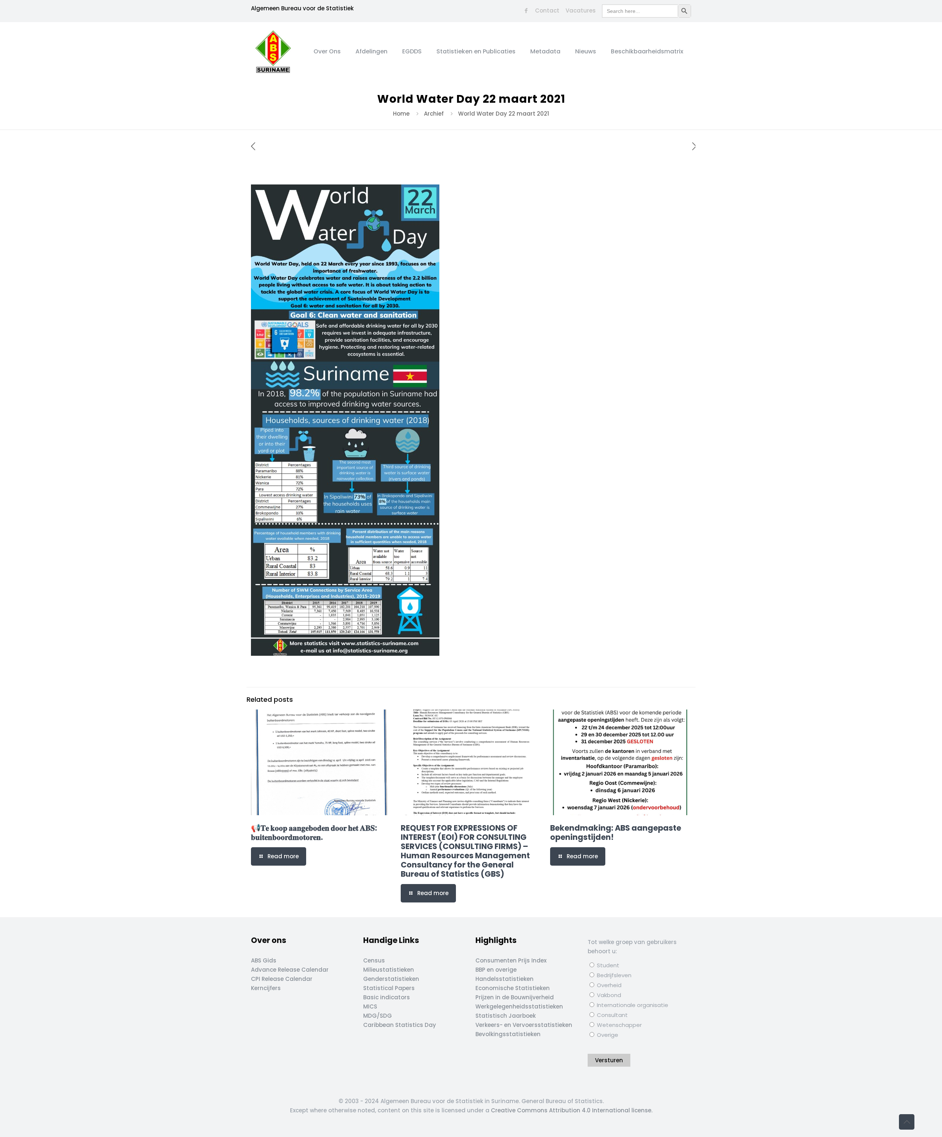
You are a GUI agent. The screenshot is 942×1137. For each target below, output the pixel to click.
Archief (434, 113)
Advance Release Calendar (290, 970)
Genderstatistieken (391, 979)
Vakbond (608, 995)
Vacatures (581, 10)
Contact (547, 10)
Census (374, 960)
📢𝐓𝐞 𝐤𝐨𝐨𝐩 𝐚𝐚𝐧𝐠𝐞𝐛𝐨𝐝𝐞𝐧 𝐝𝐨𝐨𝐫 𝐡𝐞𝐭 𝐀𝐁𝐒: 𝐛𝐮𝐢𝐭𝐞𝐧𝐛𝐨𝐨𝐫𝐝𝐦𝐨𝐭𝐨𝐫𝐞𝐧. (314, 832)
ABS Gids (263, 960)
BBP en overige (496, 970)
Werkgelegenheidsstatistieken (519, 1006)
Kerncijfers (266, 988)
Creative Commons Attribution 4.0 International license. (571, 1110)
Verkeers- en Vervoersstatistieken (523, 1025)
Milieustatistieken (388, 970)
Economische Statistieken (512, 988)
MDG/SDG (377, 1016)
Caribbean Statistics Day (399, 1025)
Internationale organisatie (631, 1005)
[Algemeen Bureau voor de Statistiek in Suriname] (273, 51)
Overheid (608, 985)
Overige (606, 1035)
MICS (370, 1006)
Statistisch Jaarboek (505, 1016)
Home (401, 113)
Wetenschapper (618, 1025)
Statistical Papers (389, 988)
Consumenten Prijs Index (510, 960)
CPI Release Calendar (281, 979)
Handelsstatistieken (504, 979)
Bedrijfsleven (613, 975)
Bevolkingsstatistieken (508, 1034)
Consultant (611, 1015)
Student (607, 965)
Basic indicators (386, 997)
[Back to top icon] (906, 1122)
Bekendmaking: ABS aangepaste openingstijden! (615, 832)
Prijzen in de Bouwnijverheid (514, 997)
